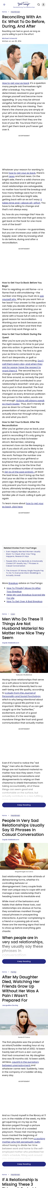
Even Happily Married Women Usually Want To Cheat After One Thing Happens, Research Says (23, 554)
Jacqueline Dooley (10, 1005)
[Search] (38, 4)
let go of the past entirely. (19, 471)
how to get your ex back (22, 172)
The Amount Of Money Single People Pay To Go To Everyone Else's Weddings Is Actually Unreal (25, 573)
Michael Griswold (9, 38)
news (12, 176)
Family (13, 972)
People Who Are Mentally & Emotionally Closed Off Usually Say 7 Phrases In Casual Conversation (24, 563)
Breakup (13, 583)
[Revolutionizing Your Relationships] (24, 4)
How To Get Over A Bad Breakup (24, 601)
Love (13, 614)
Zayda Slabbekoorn (10, 643)
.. (34, 471)
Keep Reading (24, 805)
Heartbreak (15, 12)
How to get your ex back (15, 83)
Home (4, 12)
